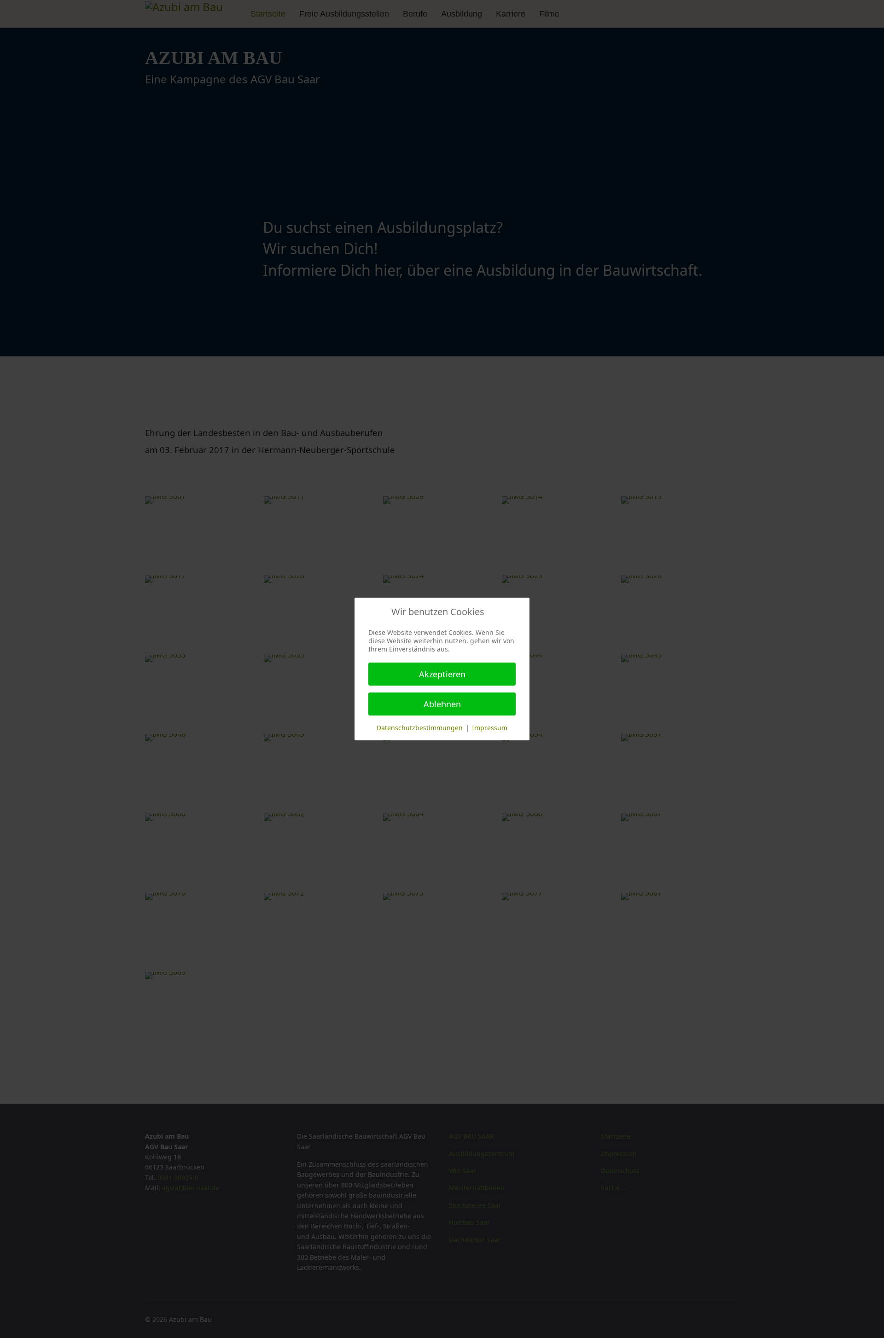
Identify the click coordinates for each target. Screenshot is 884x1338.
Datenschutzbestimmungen (420, 727)
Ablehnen (442, 704)
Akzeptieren (442, 674)
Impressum (489, 727)
